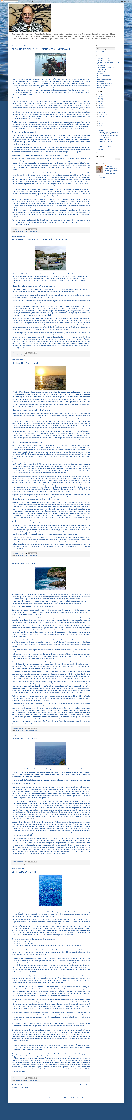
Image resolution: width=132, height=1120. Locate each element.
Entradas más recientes (18, 1085)
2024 (99, 99)
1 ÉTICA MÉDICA (20, 231)
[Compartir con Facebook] (34, 229)
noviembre (102, 110)
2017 (99, 152)
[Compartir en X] (33, 229)
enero (100, 130)
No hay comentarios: (18, 229)
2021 (99, 105)
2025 (99, 96)
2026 (99, 94)
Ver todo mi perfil (100, 177)
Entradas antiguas (85, 1085)
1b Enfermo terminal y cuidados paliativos (108, 62)
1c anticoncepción (102, 65)
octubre (101, 112)
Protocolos (100, 87)
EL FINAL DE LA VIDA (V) (24, 563)
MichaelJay (67, 1098)
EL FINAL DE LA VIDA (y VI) (25, 363)
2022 (99, 103)
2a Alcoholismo (101, 71)
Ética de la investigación (103, 79)
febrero (101, 128)
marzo (101, 125)
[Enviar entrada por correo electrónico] (26, 229)
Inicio (52, 1085)
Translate (103, 51)
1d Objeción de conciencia (104, 67)
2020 (99, 149)
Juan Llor (109, 166)
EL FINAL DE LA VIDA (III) (24, 872)
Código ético (100, 73)
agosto (101, 116)
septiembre (102, 114)
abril (100, 123)
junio (100, 121)
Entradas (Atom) (23, 1087)
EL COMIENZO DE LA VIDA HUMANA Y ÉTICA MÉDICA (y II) (41, 49)
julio (100, 119)
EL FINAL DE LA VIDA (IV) (24, 738)
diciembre (101, 107)
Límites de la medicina (103, 83)
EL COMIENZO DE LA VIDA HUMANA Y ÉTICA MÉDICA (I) (40, 239)
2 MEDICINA (100, 69)
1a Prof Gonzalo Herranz (31, 231)
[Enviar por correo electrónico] (29, 229)
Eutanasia (100, 81)
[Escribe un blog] (31, 229)
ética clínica (100, 77)
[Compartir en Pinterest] (36, 229)
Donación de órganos (103, 75)
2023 (99, 101)
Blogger (84, 1098)
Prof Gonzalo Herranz (103, 85)
